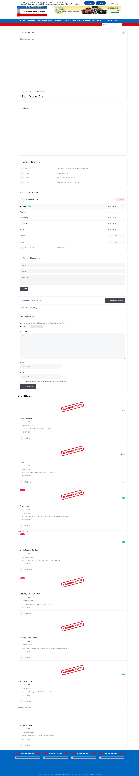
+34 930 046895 (27, 689)
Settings (112, 3)
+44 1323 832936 (28, 645)
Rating (23, 326)
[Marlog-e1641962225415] (87, 13)
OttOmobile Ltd (26, 418)
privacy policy (46, 382)
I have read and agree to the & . (45, 382)
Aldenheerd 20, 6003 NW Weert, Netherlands (72, 168)
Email (22, 372)
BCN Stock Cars (26, 681)
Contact (109, 21)
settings (76, 4)
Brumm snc (25, 506)
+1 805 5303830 (27, 469)
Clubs (67, 21)
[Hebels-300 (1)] (55, 768)
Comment (24, 331)
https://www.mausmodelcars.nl (68, 182)
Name (23, 362)
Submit (24, 289)
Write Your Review (116, 301)
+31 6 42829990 (62, 173)
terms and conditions (59, 382)
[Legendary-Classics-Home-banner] (111, 768)
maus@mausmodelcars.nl (66, 178)
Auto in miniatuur (27, 725)
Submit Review (28, 386)
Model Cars (27, 92)
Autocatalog (88, 21)
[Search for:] (112, 24)
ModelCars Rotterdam (29, 550)
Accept (89, 3)
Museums (76, 21)
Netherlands (39, 92)
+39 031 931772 (27, 513)
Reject (101, 3)
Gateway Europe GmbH (30, 594)
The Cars (31, 21)
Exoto (22, 462)
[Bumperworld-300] (27, 768)
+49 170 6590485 (28, 732)
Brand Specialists (45, 21)
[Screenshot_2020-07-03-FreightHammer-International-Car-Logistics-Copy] (83, 768)
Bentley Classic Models (29, 637)
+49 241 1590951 (28, 601)
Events (99, 21)
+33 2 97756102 (27, 425)
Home (22, 21)
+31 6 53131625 (27, 557)
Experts (58, 21)
